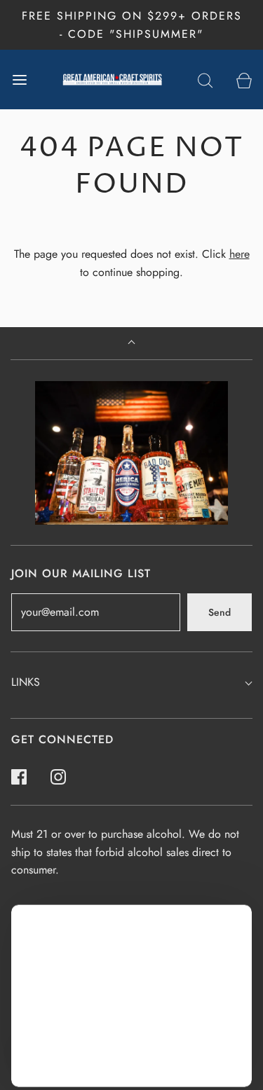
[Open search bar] (205, 79)
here (239, 254)
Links (25, 682)
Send (219, 612)
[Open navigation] (19, 79)
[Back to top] (131, 343)
